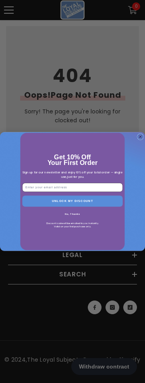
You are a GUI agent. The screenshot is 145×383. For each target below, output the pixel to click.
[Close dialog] (140, 137)
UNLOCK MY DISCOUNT (72, 201)
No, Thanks (73, 214)
